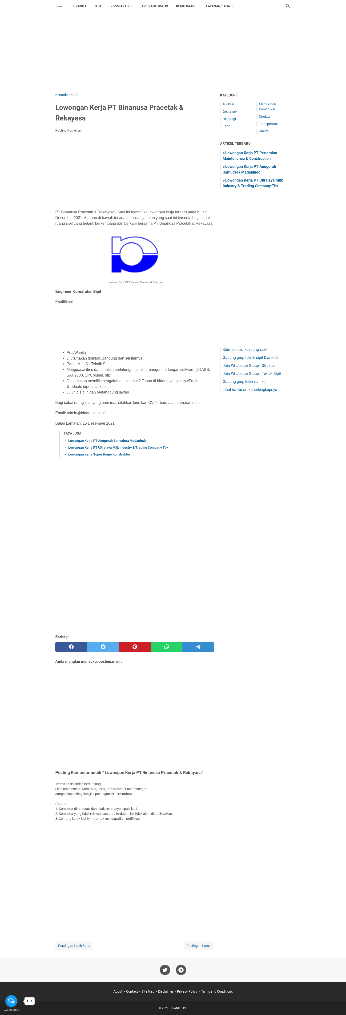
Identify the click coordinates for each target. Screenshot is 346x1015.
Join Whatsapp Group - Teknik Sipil (252, 373)
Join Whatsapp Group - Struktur (249, 365)
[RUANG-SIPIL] (59, 6)
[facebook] (71, 647)
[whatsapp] (166, 647)
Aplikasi (228, 104)
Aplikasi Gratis (154, 6)
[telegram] (198, 647)
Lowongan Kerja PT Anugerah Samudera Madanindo (107, 441)
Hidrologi (229, 119)
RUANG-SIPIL (179, 1008)
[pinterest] (135, 647)
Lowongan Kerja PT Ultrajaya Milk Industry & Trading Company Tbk (118, 447)
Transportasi (268, 124)
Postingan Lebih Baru (74, 946)
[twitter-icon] (165, 970)
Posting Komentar (68, 130)
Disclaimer (165, 991)
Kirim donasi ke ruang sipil (245, 349)
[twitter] (103, 647)
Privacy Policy (187, 991)
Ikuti (98, 6)
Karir (226, 126)
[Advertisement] (173, 52)
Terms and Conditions (217, 991)
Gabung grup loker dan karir (246, 381)
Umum (264, 131)
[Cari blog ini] (288, 6)
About (117, 991)
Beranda (79, 6)
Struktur (265, 116)
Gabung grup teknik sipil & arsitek (250, 357)
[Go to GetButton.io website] (11, 1010)
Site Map (148, 991)
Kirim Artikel (122, 6)
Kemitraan (185, 6)
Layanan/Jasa (218, 6)
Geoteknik (230, 111)
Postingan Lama (198, 946)
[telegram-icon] (181, 970)
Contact (132, 991)
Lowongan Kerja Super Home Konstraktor (99, 454)
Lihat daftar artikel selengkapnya (250, 389)
